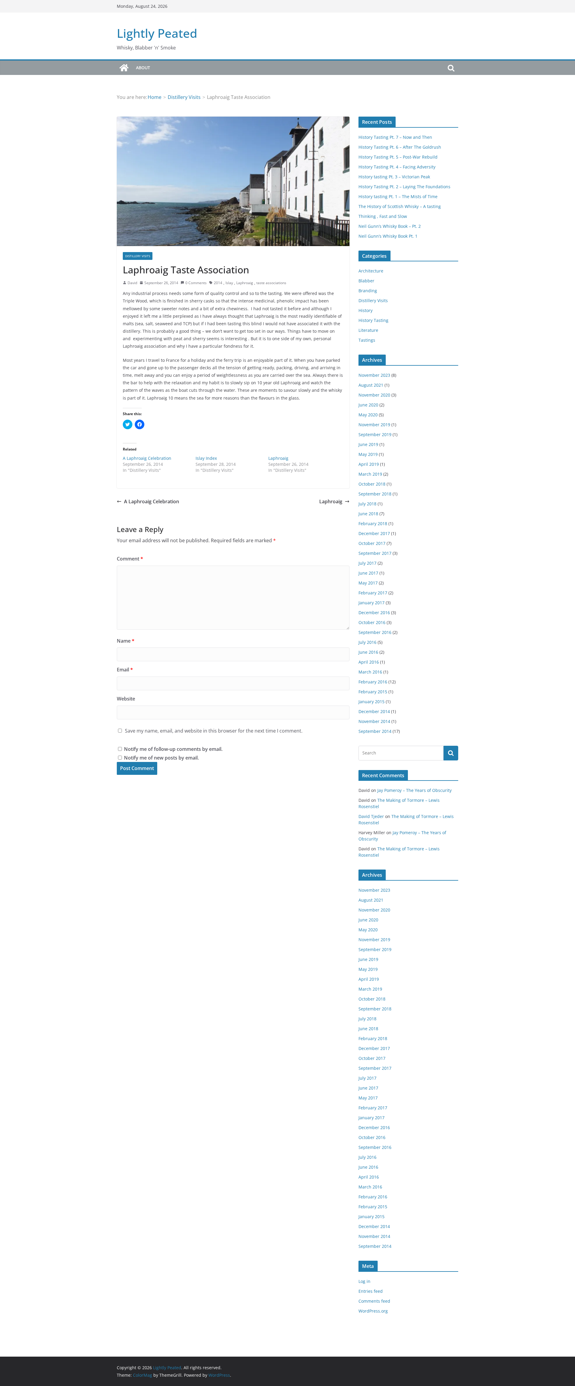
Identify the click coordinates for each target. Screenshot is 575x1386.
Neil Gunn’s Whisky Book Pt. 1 (387, 236)
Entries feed (370, 1291)
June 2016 (368, 652)
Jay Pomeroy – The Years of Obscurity (414, 790)
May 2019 (368, 454)
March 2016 (370, 672)
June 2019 (368, 444)
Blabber (366, 281)
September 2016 (374, 632)
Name (125, 641)
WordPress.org (373, 1311)
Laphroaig (244, 282)
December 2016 (374, 612)
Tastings (366, 340)
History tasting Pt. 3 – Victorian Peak (394, 177)
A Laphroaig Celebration (147, 458)
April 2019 (368, 464)
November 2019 (374, 424)
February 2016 (372, 682)
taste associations (271, 282)
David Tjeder (371, 816)
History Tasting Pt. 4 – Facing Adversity (396, 167)
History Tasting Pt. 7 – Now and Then (395, 137)
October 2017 (371, 543)
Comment (130, 558)
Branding (367, 290)
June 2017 (368, 573)
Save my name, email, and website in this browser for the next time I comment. (213, 730)
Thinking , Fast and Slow (382, 216)
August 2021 (370, 385)
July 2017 (367, 563)
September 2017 (374, 553)
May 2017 (368, 583)
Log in (364, 1281)
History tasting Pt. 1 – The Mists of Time (398, 196)
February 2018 (372, 523)
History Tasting (373, 320)
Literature (368, 330)
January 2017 (371, 602)
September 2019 (374, 434)
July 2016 (367, 642)
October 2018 (371, 484)
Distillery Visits (137, 256)
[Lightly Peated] (124, 68)
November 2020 (374, 395)
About (143, 67)
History (365, 310)
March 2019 (370, 474)
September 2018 (374, 494)
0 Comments (196, 282)
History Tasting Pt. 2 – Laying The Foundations (404, 186)
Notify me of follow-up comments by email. (173, 749)
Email (125, 669)
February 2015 (372, 691)
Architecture (370, 271)
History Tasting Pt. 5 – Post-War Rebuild (398, 157)
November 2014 (374, 721)
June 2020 (368, 405)
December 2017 (374, 533)
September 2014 (374, 731)
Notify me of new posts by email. (161, 757)
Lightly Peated (157, 33)
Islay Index (206, 458)
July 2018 (367, 504)
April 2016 (368, 662)
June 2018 (368, 513)
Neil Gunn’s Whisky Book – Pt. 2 (389, 226)
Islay (229, 282)
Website (126, 698)
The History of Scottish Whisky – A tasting (399, 206)
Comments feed (374, 1301)
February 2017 (372, 593)
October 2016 (371, 622)
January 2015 (371, 701)
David (132, 282)
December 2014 (374, 711)
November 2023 (374, 375)
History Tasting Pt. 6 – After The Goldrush (399, 147)
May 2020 (368, 415)
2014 (218, 282)
